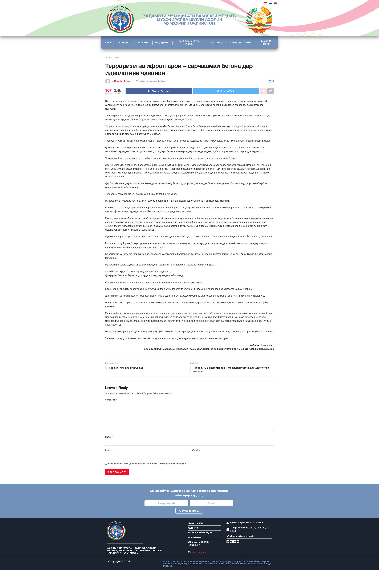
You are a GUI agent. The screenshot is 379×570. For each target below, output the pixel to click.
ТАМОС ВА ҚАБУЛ (266, 42)
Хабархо (116, 57)
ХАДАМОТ (143, 42)
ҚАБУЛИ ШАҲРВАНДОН (200, 533)
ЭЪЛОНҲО (193, 528)
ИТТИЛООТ (125, 42)
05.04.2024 (140, 81)
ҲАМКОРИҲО (216, 42)
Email (109, 450)
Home (107, 57)
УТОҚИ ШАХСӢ (195, 523)
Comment (111, 399)
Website (196, 450)
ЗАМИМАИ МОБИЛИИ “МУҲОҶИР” (198, 543)
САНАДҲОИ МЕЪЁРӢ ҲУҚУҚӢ (189, 42)
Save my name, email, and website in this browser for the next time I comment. (147, 463)
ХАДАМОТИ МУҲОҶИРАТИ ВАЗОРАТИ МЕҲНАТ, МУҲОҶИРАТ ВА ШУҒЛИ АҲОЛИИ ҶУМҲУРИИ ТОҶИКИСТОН (189, 19)
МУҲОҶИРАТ (161, 42)
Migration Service (122, 81)
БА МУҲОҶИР (194, 537)
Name (109, 436)
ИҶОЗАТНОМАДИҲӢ (240, 42)
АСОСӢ (108, 42)
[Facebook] (231, 541)
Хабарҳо (162, 81)
